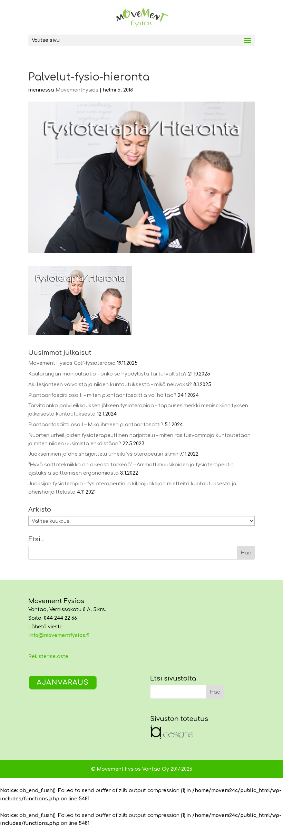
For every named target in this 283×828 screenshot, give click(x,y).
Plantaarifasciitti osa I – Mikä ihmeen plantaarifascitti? (95, 424)
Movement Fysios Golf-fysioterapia (72, 363)
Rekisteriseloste (48, 656)
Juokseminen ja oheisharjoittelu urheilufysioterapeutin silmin (103, 454)
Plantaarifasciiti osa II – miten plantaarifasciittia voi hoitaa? (102, 395)
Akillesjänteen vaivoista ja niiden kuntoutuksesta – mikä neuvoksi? (110, 384)
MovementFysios (77, 90)
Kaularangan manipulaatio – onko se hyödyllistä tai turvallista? (107, 374)
